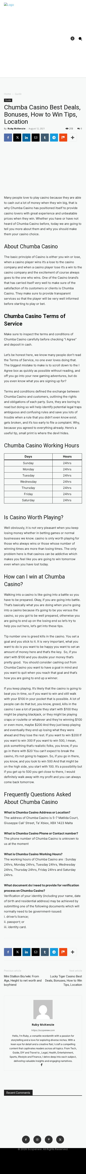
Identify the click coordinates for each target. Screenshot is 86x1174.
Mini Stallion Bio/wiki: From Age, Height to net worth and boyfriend (23, 981)
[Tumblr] (45, 138)
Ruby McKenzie (16, 128)
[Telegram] (54, 138)
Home (7, 94)
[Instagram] (37, 1139)
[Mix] (63, 138)
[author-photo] (43, 1019)
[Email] (36, 138)
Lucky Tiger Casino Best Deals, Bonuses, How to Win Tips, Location (63, 981)
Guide (18, 94)
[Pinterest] (49, 1139)
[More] (72, 138)
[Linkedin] (26, 138)
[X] (17, 138)
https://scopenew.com (43, 1030)
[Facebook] (8, 138)
